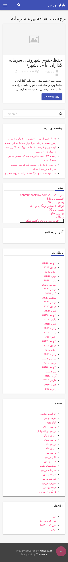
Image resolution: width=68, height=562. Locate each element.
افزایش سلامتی (48, 413)
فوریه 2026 (50, 276)
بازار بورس (56, 5)
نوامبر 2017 (50, 332)
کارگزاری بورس (47, 491)
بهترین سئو (57, 213)
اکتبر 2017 (50, 336)
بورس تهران (50, 435)
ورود (53, 516)
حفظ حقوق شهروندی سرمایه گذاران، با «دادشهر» (35, 63)
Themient (41, 554)
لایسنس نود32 (55, 198)
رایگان (60, 216)
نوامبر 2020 (50, 302)
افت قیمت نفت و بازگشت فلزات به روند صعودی (30, 173)
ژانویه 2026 (50, 280)
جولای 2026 (50, 267)
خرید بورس (50, 461)
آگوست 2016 (49, 367)
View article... (51, 96)
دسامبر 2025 (49, 284)
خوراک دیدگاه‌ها (48, 525)
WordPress (46, 550)
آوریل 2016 (50, 375)
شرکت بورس (49, 478)
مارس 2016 (49, 380)
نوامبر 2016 (50, 362)
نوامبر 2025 (50, 289)
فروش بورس (49, 483)
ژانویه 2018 (50, 328)
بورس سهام (50, 439)
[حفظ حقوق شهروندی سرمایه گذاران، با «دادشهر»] (34, 39)
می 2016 (51, 371)
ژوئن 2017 (50, 349)
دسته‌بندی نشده (48, 465)
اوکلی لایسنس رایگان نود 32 (47, 205)
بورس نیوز (50, 452)
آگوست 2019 (49, 315)
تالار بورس (50, 457)
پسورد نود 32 (56, 202)
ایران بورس (50, 418)
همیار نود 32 (56, 209)
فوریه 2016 (50, 384)
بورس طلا (51, 444)
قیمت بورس (49, 487)
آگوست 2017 (49, 341)
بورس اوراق (49, 426)
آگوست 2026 (49, 263)
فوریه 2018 (50, 323)
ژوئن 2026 (50, 271)
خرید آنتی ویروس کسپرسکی (42, 220)
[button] (5, 5)
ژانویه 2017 (50, 354)
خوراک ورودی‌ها (48, 520)
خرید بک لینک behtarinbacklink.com (42, 195)
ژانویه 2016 (50, 388)
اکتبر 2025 (50, 293)
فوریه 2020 (50, 310)
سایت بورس (49, 474)
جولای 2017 (50, 345)
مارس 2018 (49, 319)
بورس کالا (51, 448)
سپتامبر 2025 (49, 297)
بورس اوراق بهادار (46, 431)
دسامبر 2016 (49, 358)
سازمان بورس (48, 470)
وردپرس (52, 529)
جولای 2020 (50, 306)
